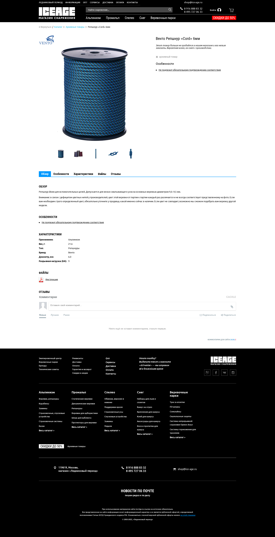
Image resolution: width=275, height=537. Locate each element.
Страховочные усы (113, 412)
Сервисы (95, 2)
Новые (42, 314)
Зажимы (43, 408)
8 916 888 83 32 (193, 8)
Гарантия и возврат (82, 369)
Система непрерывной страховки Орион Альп (181, 423)
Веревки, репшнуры (49, 399)
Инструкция (52, 279)
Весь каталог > (46, 430)
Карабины (44, 403)
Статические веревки (82, 399)
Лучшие (55, 314)
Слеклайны (175, 411)
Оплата (120, 2)
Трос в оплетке (177, 402)
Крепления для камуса (148, 412)
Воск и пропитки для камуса (147, 428)
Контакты (132, 2)
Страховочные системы (50, 421)
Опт (85, 2)
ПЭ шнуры (175, 407)
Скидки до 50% (224, 18)
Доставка (107, 2)
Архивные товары (76, 446)
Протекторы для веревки (84, 422)
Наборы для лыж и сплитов (146, 400)
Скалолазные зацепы (180, 416)
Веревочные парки (48, 362)
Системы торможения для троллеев (183, 431)
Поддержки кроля (113, 407)
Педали (108, 426)
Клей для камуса (145, 416)
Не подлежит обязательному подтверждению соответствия (190, 70)
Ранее (66, 314)
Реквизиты (77, 358)
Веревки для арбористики (85, 413)
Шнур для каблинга (81, 418)
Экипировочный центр (50, 358)
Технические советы (49, 369)
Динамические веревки (83, 403)
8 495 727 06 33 (193, 11)
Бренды (43, 365)
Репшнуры (77, 408)
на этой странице (187, 515)
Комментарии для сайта (222, 340)
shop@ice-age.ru (193, 2)
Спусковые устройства (115, 416)
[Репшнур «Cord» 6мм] (61, 153)
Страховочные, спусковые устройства (52, 415)
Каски (42, 426)
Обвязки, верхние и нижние (114, 400)
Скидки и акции (80, 373)
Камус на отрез (144, 407)
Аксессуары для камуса (148, 421)
